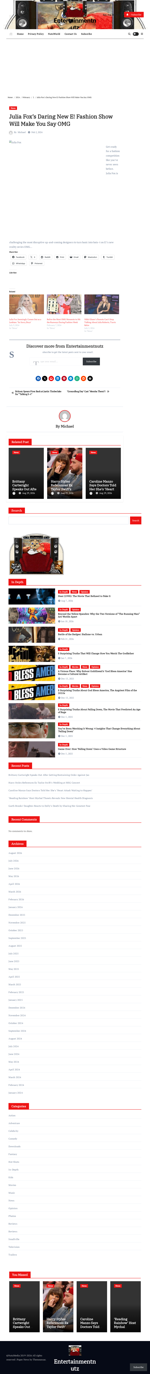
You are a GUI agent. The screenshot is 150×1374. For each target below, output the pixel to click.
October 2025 (15, 930)
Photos (12, 1216)
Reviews (12, 1223)
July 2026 (13, 860)
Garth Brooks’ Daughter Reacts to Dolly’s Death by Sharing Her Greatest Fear (49, 805)
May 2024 (13, 1061)
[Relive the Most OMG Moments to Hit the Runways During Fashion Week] (64, 304)
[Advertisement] (75, 65)
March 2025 (14, 984)
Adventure (14, 1123)
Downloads (14, 1146)
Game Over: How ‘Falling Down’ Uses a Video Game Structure (92, 748)
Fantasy (12, 1154)
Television (14, 1247)
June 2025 (13, 961)
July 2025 (13, 953)
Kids (10, 1177)
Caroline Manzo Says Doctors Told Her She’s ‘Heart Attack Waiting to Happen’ (102, 489)
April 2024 (14, 1069)
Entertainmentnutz (75, 24)
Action (12, 1115)
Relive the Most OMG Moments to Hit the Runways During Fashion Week (63, 321)
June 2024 (13, 1054)
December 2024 (16, 1007)
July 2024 (13, 1046)
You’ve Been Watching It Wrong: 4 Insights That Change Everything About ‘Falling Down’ (99, 730)
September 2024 (17, 1030)
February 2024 (16, 1085)
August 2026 (15, 853)
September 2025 (17, 938)
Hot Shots (13, 1161)
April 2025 (14, 976)
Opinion (84, 591)
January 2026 (15, 907)
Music (11, 1192)
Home (20, 33)
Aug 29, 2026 (28, 493)
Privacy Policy (36, 33)
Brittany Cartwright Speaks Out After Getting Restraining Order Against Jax (48, 775)
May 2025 (13, 969)
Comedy (12, 1138)
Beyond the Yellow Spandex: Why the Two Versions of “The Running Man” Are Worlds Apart (99, 615)
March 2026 (14, 891)
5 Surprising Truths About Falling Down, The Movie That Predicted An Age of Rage (99, 711)
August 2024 (15, 1038)
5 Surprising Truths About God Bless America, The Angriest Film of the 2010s (97, 692)
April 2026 (14, 884)
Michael (22, 132)
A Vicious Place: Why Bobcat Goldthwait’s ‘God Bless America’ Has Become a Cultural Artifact (95, 672)
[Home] (11, 34)
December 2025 (16, 914)
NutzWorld (54, 33)
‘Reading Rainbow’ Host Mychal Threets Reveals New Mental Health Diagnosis (50, 798)
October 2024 (15, 1023)
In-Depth (63, 591)
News (13, 108)
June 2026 (13, 868)
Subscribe (86, 33)
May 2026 (13, 876)
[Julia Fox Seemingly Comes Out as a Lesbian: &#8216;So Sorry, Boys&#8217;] (26, 304)
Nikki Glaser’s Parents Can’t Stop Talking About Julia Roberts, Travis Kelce (100, 322)
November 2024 (17, 1015)
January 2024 (15, 1092)
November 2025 (17, 922)
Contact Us (71, 33)
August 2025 (15, 945)
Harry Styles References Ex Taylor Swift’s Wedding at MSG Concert (63, 489)
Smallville (13, 1239)
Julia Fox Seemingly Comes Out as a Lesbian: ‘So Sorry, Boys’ (25, 321)
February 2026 (16, 899)
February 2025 (16, 992)
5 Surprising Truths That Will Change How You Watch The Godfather (96, 653)
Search (16, 510)
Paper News (23, 1359)
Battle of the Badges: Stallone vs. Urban (80, 634)
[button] (142, 34)
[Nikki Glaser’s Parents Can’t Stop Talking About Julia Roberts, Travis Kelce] (101, 304)
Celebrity (13, 1131)
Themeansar (39, 1359)
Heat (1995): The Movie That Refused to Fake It (84, 596)
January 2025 (15, 1000)
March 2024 (14, 1077)
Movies (75, 666)
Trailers (12, 1254)
